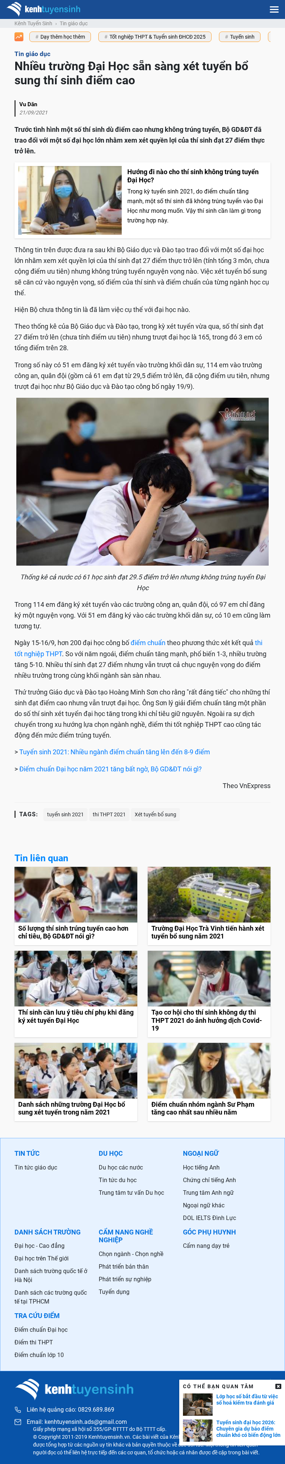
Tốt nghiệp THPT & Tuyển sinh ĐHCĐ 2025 (157, 37)
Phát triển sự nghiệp (125, 1279)
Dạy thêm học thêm (62, 37)
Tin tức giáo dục (35, 1167)
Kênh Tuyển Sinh (33, 23)
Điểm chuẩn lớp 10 (39, 1355)
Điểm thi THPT (33, 1342)
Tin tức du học (118, 1180)
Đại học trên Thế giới (41, 1258)
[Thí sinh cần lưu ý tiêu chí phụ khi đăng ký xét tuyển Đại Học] (75, 994)
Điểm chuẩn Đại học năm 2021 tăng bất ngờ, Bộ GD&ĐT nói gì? (110, 769)
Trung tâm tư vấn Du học (131, 1192)
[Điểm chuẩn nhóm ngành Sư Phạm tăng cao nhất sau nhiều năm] (209, 1082)
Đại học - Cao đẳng (39, 1245)
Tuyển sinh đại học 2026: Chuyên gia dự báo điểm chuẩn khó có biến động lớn (248, 1428)
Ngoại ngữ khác (204, 1205)
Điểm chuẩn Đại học (41, 1329)
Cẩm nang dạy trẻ (206, 1245)
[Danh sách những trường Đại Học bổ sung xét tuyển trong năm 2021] (75, 1082)
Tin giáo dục (74, 23)
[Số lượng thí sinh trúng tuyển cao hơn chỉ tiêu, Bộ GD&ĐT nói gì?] (75, 906)
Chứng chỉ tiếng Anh (209, 1180)
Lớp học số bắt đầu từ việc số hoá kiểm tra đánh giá (247, 1399)
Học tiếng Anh (201, 1167)
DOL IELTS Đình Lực (209, 1217)
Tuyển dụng (114, 1291)
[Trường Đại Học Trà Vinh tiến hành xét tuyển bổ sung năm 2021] (209, 906)
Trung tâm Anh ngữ (208, 1192)
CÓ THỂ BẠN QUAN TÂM (218, 1386)
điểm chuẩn (148, 643)
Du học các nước (121, 1167)
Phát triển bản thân (124, 1266)
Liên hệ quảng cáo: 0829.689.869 (70, 1409)
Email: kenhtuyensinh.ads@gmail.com (77, 1422)
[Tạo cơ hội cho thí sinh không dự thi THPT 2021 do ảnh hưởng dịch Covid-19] (209, 994)
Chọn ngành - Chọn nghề (131, 1254)
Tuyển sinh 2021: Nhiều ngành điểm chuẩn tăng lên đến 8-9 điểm (114, 752)
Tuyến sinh (242, 37)
